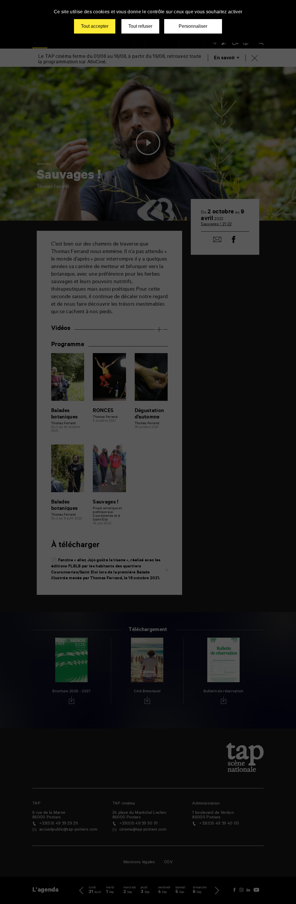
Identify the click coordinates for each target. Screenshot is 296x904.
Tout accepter (94, 26)
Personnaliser (193, 26)
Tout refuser (140, 26)
